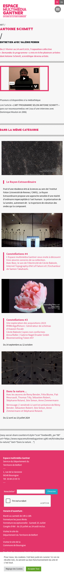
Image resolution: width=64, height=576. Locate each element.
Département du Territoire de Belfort (20, 535)
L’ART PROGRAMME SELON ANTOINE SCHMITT (35, 105)
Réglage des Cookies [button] (14, 569)
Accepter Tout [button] (33, 569)
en (62, 2)
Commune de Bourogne (14, 545)
